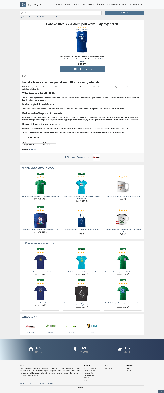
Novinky (91, 4)
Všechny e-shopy (89, 375)
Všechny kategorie (137, 4)
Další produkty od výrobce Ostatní (38, 243)
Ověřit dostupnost (84, 69)
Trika (31, 383)
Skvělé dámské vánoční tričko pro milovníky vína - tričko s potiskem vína (82, 198)
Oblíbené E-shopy (30, 317)
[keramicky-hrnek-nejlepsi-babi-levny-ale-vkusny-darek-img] (123, 186)
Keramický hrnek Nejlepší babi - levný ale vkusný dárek (123, 196)
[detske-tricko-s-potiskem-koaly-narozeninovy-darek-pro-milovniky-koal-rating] (123, 283)
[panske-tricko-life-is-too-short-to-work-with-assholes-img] (40, 262)
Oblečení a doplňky (114, 4)
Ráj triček (23, 383)
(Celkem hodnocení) (82, 29)
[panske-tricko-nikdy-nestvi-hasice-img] (40, 292)
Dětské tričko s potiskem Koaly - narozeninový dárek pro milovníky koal (123, 304)
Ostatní (60, 4)
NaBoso (51, 383)
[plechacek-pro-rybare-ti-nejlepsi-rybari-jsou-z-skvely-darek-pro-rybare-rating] (123, 210)
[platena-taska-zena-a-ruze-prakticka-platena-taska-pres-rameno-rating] (81, 210)
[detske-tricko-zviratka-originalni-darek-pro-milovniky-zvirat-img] (40, 219)
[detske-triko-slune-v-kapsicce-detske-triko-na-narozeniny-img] (40, 186)
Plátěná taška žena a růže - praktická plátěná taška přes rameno (81, 231)
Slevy (85, 380)
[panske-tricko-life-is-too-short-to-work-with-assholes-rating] (40, 252)
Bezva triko (32, 149)
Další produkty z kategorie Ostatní (38, 168)
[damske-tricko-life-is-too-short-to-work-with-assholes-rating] (81, 252)
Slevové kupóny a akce (90, 368)
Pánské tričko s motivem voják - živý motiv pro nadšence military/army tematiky (81, 304)
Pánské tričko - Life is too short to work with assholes (40, 272)
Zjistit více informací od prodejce (80, 157)
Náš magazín (109, 368)
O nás (128, 368)
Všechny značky (88, 373)
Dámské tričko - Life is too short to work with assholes (81, 272)
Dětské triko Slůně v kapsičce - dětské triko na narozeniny (40, 196)
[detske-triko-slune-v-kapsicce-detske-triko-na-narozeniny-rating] (40, 177)
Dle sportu (101, 4)
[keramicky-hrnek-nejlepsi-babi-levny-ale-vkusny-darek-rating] (123, 177)
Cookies (128, 371)
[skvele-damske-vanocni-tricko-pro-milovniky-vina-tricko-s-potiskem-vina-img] (81, 186)
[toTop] (161, 391)
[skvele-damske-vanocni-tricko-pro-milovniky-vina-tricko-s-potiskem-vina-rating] (81, 177)
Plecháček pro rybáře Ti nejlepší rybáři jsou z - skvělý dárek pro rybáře (123, 231)
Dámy (126, 4)
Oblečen (68, 4)
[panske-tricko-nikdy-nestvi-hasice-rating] (40, 283)
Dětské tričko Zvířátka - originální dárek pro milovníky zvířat (40, 229)
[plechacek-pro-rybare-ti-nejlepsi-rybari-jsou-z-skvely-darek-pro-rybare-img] (123, 219)
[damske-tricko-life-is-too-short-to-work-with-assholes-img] (81, 262)
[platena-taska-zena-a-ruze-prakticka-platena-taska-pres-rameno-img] (81, 219)
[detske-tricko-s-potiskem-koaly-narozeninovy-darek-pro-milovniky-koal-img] (123, 292)
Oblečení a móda (80, 4)
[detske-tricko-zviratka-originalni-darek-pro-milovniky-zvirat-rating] (40, 210)
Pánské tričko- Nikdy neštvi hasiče (40, 303)
